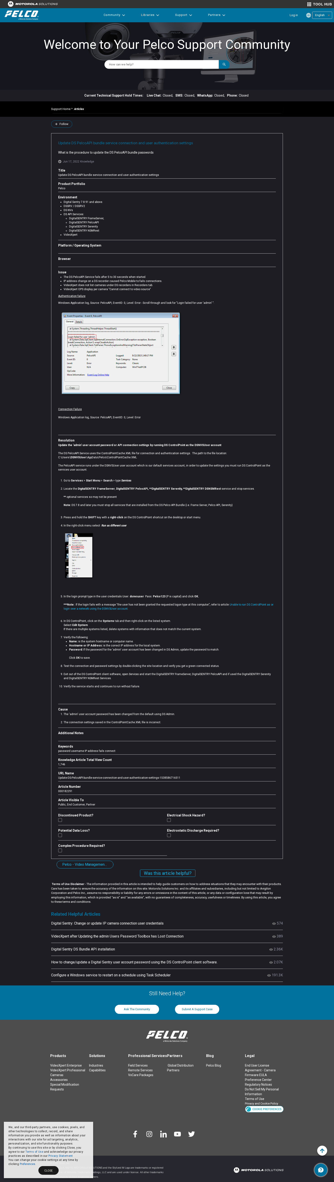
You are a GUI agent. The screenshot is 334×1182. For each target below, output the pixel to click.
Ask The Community (137, 1009)
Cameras (56, 1075)
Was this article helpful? (168, 873)
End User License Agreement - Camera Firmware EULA (260, 1070)
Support (181, 15)
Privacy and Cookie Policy (261, 1103)
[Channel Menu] (320, 1170)
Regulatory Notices (258, 1084)
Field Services (138, 1065)
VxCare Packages (140, 1075)
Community (112, 15)
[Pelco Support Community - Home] (22, 15)
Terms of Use (34, 1151)
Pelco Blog (213, 1065)
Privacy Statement (60, 1155)
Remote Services (140, 1070)
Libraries (148, 15)
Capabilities (97, 1070)
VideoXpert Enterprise (66, 1065)
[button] (264, 1108)
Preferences (27, 1164)
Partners (214, 15)
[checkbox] (60, 820)
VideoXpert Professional (67, 1070)
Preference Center (258, 1080)
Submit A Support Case (197, 1009)
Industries (96, 1065)
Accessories (59, 1080)
